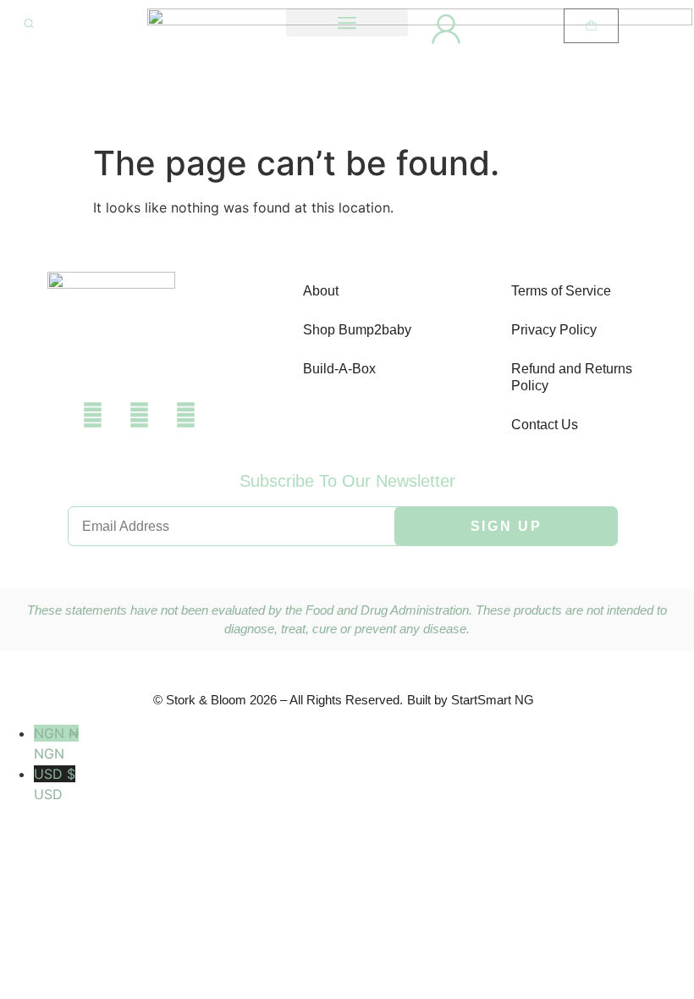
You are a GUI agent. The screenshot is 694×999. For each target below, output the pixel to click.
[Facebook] (92, 415)
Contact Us (544, 424)
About (321, 291)
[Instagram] (185, 415)
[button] (347, 22)
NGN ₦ (56, 743)
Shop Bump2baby (357, 330)
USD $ (54, 784)
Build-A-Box (339, 369)
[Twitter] (139, 415)
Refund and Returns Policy (571, 377)
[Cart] (591, 25)
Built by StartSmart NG (470, 700)
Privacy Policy (554, 330)
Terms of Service (561, 291)
